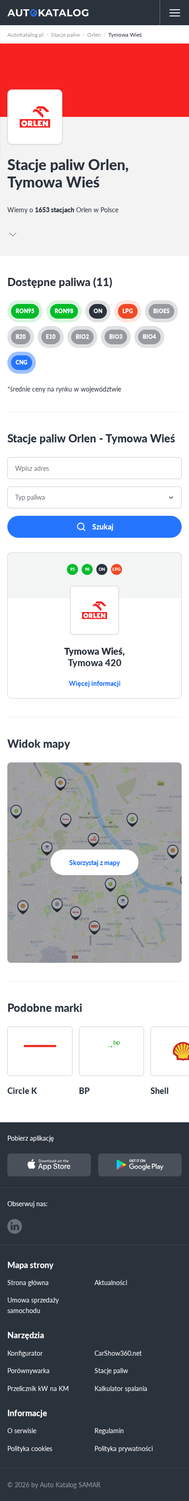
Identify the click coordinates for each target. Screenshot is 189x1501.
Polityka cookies (29, 1448)
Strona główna (28, 1282)
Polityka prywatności (123, 1448)
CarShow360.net (118, 1353)
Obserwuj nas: (27, 1203)
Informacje (27, 1413)
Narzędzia (25, 1335)
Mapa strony (30, 1265)
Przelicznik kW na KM (38, 1388)
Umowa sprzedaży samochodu (33, 1304)
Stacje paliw (111, 1370)
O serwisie (21, 1430)
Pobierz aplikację (30, 1137)
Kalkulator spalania (120, 1388)
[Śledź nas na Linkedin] (14, 1226)
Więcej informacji (95, 683)
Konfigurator (25, 1353)
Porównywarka (28, 1370)
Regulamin (109, 1430)
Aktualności (110, 1282)
